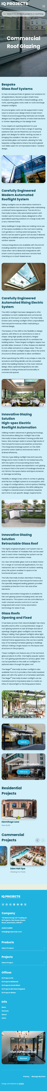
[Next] (43, 840)
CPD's (4, 1018)
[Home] (15, 6)
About (4, 1015)
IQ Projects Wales (9, 993)
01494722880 (7, 928)
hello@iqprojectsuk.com (12, 932)
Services (5, 1011)
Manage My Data (38, 1077)
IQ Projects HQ (7, 978)
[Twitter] (25, 904)
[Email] (3, 904)
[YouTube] (18, 904)
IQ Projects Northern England (13, 989)
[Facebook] (21, 904)
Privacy (26, 1077)
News (4, 1007)
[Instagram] (6, 904)
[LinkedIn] (14, 904)
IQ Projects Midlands (10, 982)
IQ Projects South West (11, 985)
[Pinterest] (10, 904)
